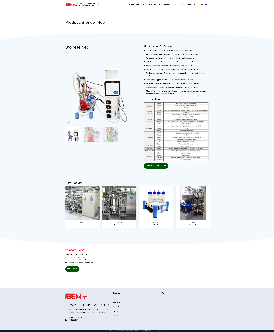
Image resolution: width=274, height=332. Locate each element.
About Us (140, 4)
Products (151, 4)
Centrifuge (193, 224)
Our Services (164, 4)
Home (131, 4)
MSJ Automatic (82, 224)
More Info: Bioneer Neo (156, 166)
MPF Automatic (119, 224)
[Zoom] (68, 123)
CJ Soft (161, 331)
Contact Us (178, 4)
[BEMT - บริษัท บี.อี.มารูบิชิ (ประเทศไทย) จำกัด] (82, 4)
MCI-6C (156, 224)
